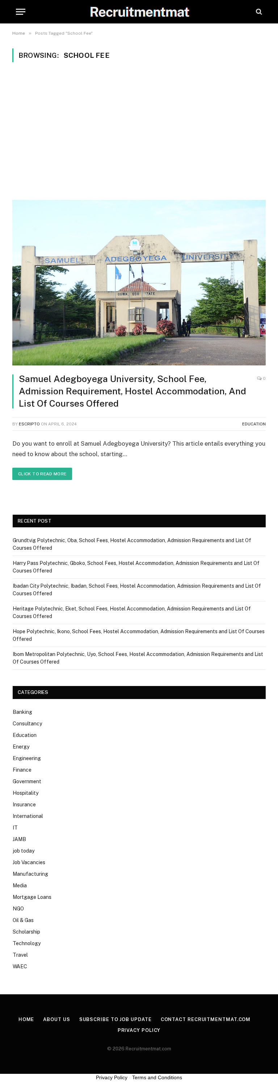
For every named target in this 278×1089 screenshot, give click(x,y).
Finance (22, 770)
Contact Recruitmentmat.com (206, 1019)
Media (20, 885)
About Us (56, 1019)
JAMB (19, 839)
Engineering (27, 758)
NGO (18, 909)
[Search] (258, 12)
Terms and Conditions (157, 1077)
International (28, 816)
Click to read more (42, 473)
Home (26, 1019)
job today (23, 851)
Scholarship (26, 932)
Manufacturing (30, 874)
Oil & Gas (23, 920)
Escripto (29, 424)
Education (254, 424)
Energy (21, 747)
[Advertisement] (139, 130)
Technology (27, 943)
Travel (20, 955)
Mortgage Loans (32, 897)
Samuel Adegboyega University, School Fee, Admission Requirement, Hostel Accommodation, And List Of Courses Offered (132, 391)
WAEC (20, 966)
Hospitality (25, 793)
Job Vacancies (29, 862)
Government (27, 781)
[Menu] (20, 12)
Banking (22, 712)
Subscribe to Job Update (115, 1019)
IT (15, 828)
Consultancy (27, 723)
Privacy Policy (139, 1030)
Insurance (24, 804)
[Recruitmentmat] (139, 12)
